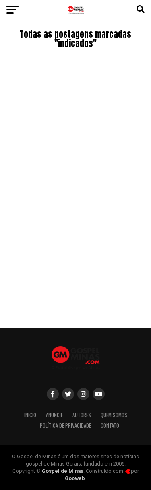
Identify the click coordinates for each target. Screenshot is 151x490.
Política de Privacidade (65, 425)
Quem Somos (114, 415)
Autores (81, 415)
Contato (110, 425)
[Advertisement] (75, 240)
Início (30, 415)
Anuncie (54, 415)
